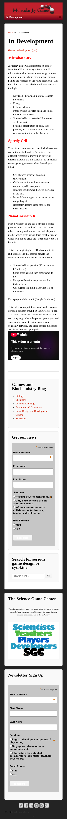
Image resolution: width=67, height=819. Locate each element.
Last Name (19, 479)
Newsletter (21, 418)
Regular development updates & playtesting (30, 741)
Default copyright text (20, 812)
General (19, 415)
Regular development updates (34, 496)
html (18, 524)
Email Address (32, 452)
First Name (19, 466)
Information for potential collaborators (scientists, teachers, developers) (29, 510)
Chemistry (21, 400)
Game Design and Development (32, 411)
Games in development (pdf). (23, 50)
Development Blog (25, 403)
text (18, 528)
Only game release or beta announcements (30, 502)
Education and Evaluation (29, 407)
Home (10, 32)
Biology (20, 396)
